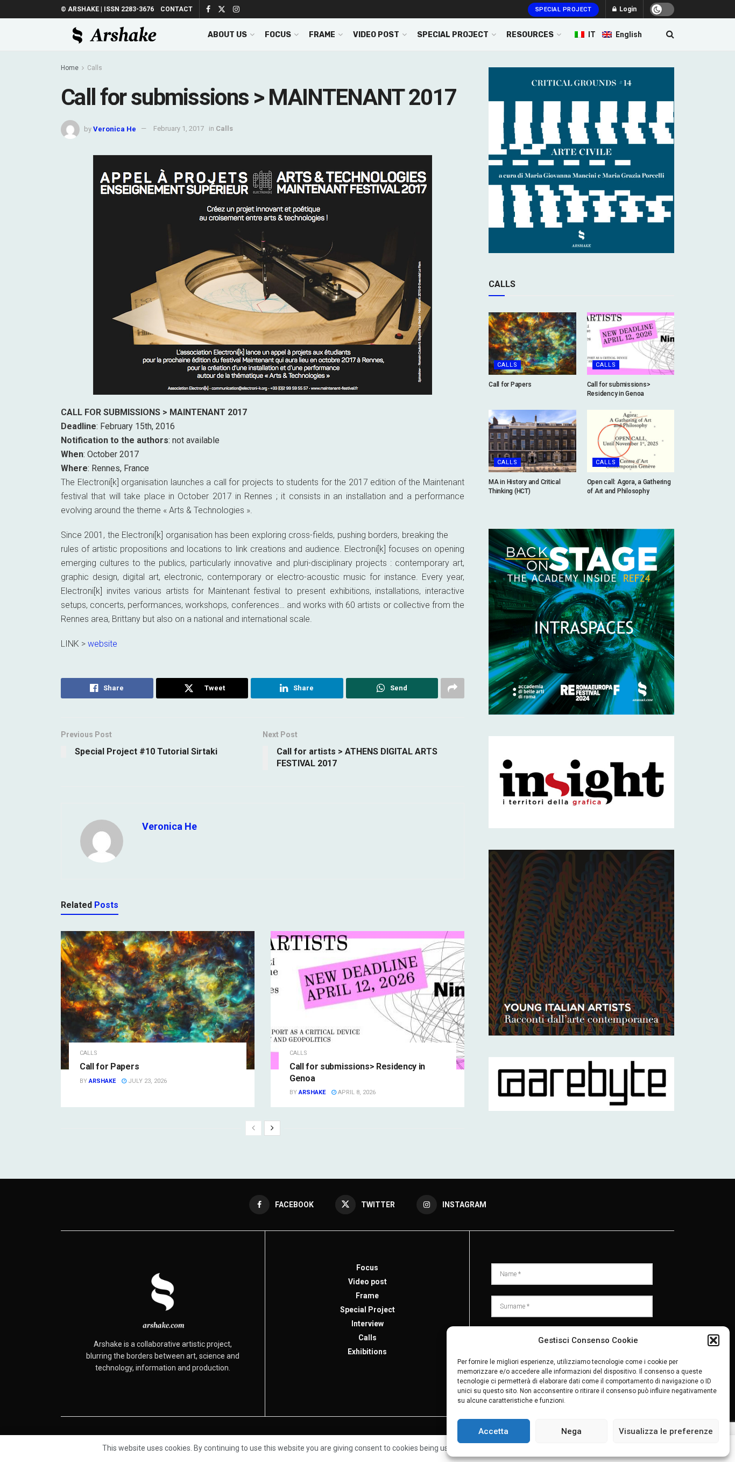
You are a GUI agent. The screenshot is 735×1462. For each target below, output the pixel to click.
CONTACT (176, 9)
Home (70, 68)
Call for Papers (109, 1066)
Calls (94, 68)
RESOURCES (530, 34)
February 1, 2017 (178, 128)
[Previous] (253, 1128)
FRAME (322, 34)
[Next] (272, 1128)
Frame (367, 1295)
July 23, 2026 (146, 1081)
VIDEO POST (376, 34)
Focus (367, 1267)
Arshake (102, 1081)
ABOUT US (227, 34)
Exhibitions (367, 1351)
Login (627, 9)
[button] (713, 1340)
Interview (367, 1323)
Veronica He (114, 128)
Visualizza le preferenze (666, 1431)
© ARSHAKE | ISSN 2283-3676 (107, 9)
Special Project (563, 9)
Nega (571, 1431)
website (102, 644)
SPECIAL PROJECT (453, 34)
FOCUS (278, 34)
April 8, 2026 (356, 1092)
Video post (367, 1281)
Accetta (493, 1431)
